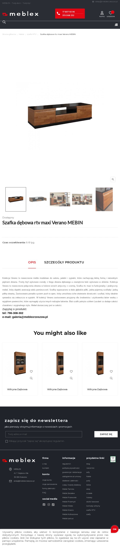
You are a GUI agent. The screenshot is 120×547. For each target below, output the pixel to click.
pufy (88, 481)
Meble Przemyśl (68, 502)
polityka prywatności (71, 468)
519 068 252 (68, 15)
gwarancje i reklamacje (72, 472)
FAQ (44, 493)
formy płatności (48, 488)
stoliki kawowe (92, 502)
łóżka (88, 485)
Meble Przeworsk (69, 497)
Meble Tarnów (68, 489)
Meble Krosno (68, 510)
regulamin (66, 464)
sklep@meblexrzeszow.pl (106, 1)
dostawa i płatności (70, 481)
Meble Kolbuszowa (70, 514)
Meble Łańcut (67, 518)
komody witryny (93, 506)
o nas (44, 464)
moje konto (47, 480)
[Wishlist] (110, 13)
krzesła (89, 493)
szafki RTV (90, 510)
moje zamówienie (49, 484)
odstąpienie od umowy (71, 476)
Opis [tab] (32, 262)
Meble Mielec (67, 506)
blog (88, 464)
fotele (88, 476)
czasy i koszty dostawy (71, 485)
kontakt (45, 468)
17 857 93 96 (68, 12)
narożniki (90, 468)
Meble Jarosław (68, 493)
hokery (89, 497)
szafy (88, 514)
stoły (88, 489)
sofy (88, 472)
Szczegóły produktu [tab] (64, 262)
